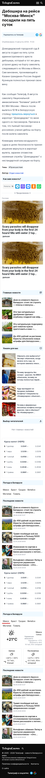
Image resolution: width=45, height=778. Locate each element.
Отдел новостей (16, 173)
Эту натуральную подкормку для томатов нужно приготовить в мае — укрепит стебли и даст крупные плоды (27, 329)
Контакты (35, 764)
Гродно (22, 489)
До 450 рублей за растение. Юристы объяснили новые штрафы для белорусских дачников (27, 340)
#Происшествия (16, 167)
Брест (14, 489)
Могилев (7, 494)
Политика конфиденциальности (15, 764)
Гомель (16, 494)
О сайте (5, 768)
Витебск (31, 489)
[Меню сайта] (38, 3)
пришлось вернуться (24, 114)
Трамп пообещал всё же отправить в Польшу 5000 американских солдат (26, 536)
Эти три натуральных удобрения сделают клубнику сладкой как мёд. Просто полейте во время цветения (27, 317)
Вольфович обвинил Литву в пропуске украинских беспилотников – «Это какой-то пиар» (27, 564)
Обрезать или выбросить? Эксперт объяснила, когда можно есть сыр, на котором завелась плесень (29, 361)
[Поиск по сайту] (41, 2)
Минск (6, 489)
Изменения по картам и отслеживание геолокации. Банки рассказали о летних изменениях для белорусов (27, 550)
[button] (37, 34)
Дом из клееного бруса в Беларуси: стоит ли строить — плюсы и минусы (27, 304)
